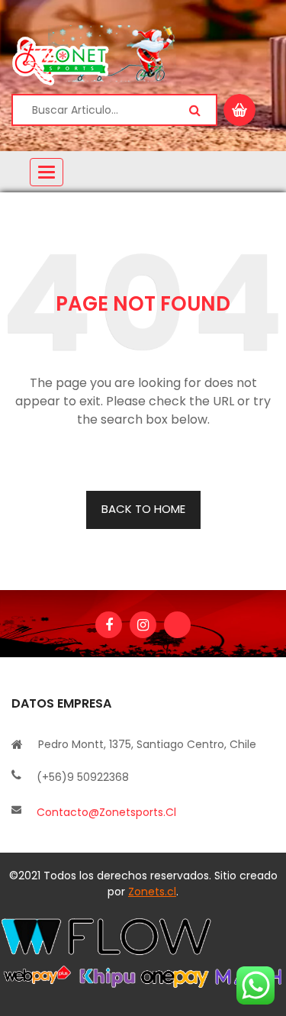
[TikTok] (177, 624)
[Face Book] (108, 624)
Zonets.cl (152, 891)
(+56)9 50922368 (83, 777)
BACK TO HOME (143, 509)
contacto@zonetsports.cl (106, 812)
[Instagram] (143, 624)
